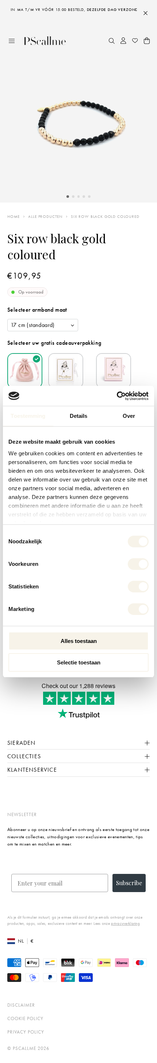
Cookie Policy (25, 1018)
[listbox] (42, 325)
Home (13, 216)
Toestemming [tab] (28, 416)
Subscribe (129, 883)
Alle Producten (45, 216)
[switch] (138, 564)
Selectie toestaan (78, 662)
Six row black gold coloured (105, 216)
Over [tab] (129, 416)
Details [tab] (79, 416)
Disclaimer (21, 1005)
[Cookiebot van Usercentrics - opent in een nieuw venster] (117, 396)
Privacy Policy (25, 1032)
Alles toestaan (79, 641)
